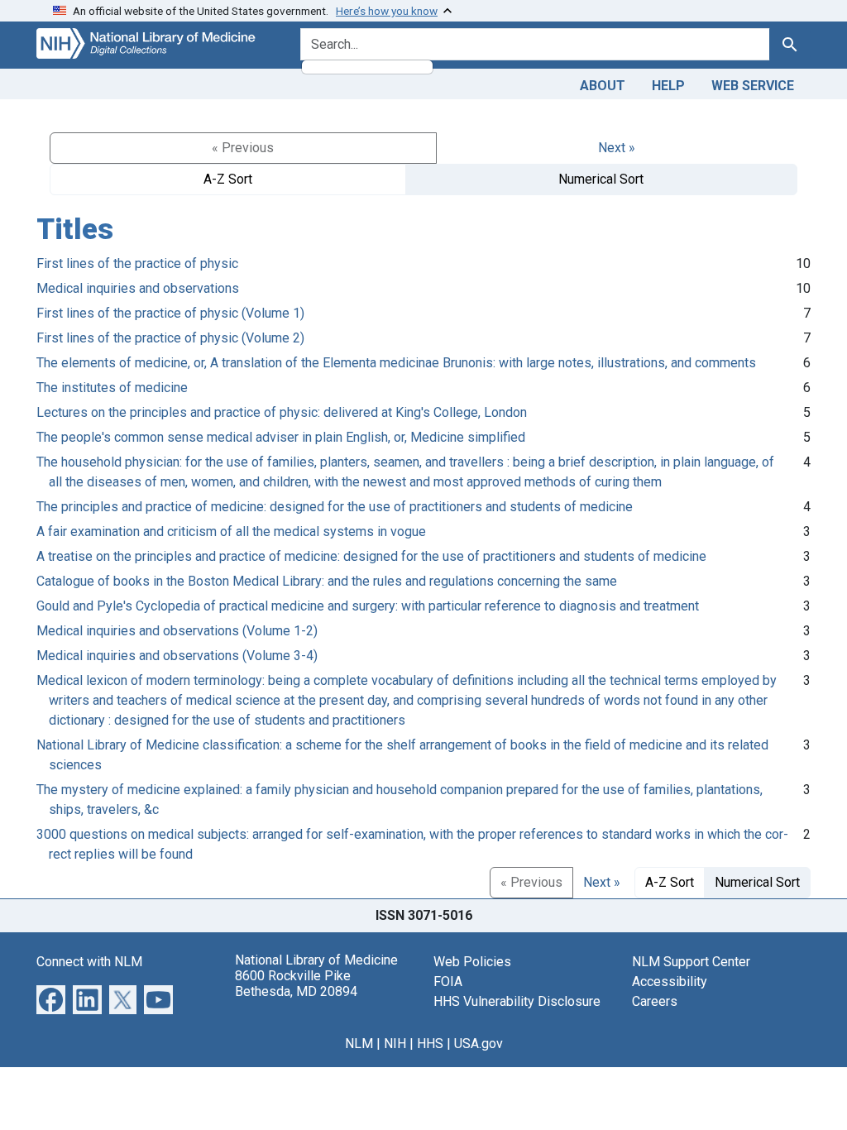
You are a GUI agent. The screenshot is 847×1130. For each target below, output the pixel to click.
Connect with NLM (89, 962)
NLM (359, 1043)
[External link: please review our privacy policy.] (50, 999)
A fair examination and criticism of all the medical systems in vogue (231, 531)
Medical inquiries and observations (137, 288)
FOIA (447, 981)
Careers (654, 1001)
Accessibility (669, 981)
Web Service (752, 85)
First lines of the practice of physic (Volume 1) (170, 313)
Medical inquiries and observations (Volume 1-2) (177, 631)
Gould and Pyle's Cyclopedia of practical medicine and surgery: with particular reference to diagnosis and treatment (367, 606)
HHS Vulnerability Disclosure (517, 1001)
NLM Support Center (691, 962)
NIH (395, 1043)
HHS (430, 1043)
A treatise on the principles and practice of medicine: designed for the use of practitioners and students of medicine (371, 556)
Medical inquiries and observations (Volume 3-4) (177, 655)
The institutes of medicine (112, 387)
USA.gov (478, 1043)
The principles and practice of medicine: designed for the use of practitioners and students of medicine (334, 507)
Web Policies (472, 962)
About (602, 85)
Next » (616, 148)
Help (668, 85)
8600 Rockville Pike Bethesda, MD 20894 (296, 983)
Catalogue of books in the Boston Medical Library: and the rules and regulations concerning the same (326, 581)
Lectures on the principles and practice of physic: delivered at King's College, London (281, 412)
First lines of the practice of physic (137, 263)
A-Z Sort (227, 179)
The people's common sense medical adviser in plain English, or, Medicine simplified (280, 437)
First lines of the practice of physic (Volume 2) (170, 338)
